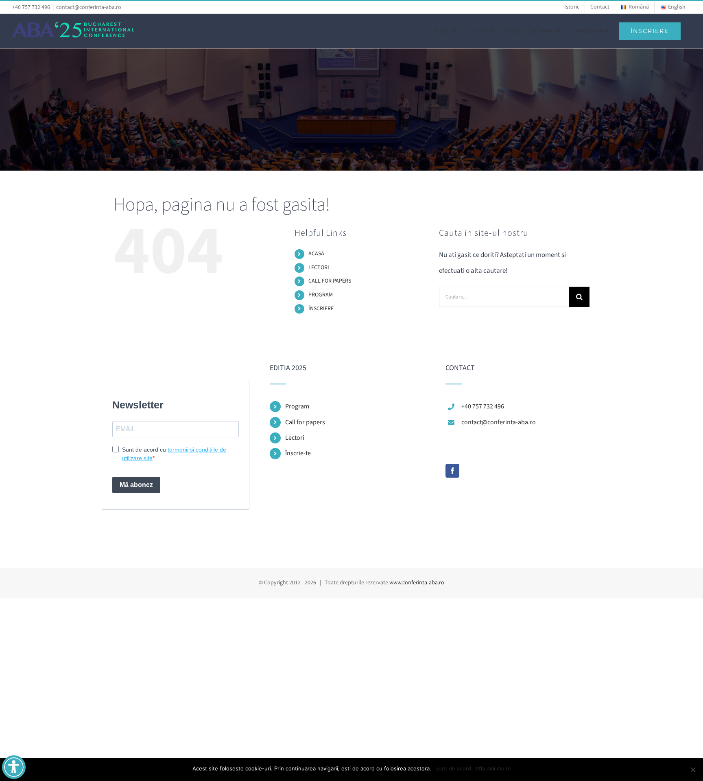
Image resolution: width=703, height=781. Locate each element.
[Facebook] (452, 471)
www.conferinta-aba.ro (416, 583)
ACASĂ (316, 254)
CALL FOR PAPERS (329, 281)
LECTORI (318, 267)
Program (297, 406)
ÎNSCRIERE (321, 309)
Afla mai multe (493, 768)
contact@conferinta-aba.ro (88, 7)
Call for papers (305, 422)
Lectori (294, 437)
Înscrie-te (298, 453)
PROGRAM (320, 295)
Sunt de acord (453, 768)
